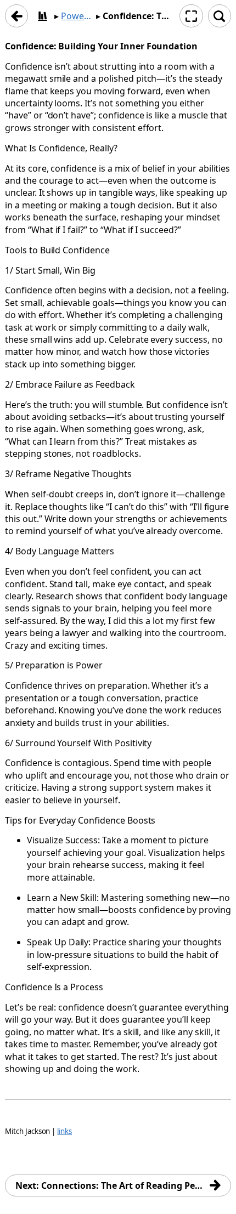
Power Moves (77, 16)
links (64, 1131)
